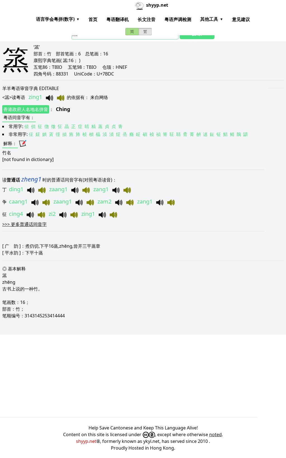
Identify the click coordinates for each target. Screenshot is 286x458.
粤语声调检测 (178, 19)
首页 (93, 19)
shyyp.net (86, 441)
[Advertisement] (143, 376)
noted (215, 434)
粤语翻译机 (117, 19)
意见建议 (241, 19)
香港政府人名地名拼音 (25, 109)
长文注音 (147, 19)
